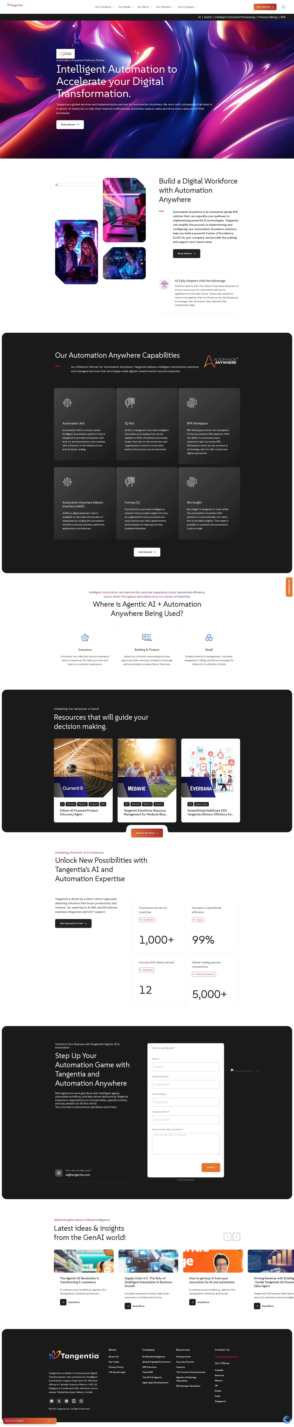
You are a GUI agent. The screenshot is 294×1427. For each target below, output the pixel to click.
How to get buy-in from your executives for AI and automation (147, 1280)
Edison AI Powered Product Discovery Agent (79, 812)
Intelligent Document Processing (235, 17)
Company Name (159, 1111)
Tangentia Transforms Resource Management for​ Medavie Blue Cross (145, 814)
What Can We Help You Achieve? (167, 1129)
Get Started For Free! (71, 923)
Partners (71, 804)
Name (155, 1058)
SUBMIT (211, 1167)
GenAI (208, 17)
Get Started (145, 552)
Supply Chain (201, 804)
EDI (126, 804)
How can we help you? (163, 1047)
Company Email (159, 1076)
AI (199, 17)
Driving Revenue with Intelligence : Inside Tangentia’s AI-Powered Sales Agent (212, 1282)
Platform (82, 804)
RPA (283, 17)
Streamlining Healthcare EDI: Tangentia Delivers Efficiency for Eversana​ (209, 814)
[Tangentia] (22, 7)
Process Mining (267, 17)
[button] (227, 1236)
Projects (94, 804)
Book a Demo (68, 124)
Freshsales (190, 1180)
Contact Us (289, 587)
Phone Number (159, 1094)
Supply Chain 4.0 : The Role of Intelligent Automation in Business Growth (83, 1282)
